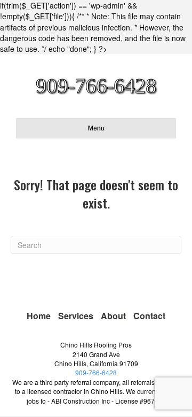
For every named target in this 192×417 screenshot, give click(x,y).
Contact (149, 316)
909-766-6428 (96, 372)
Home (39, 316)
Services (75, 316)
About (113, 316)
